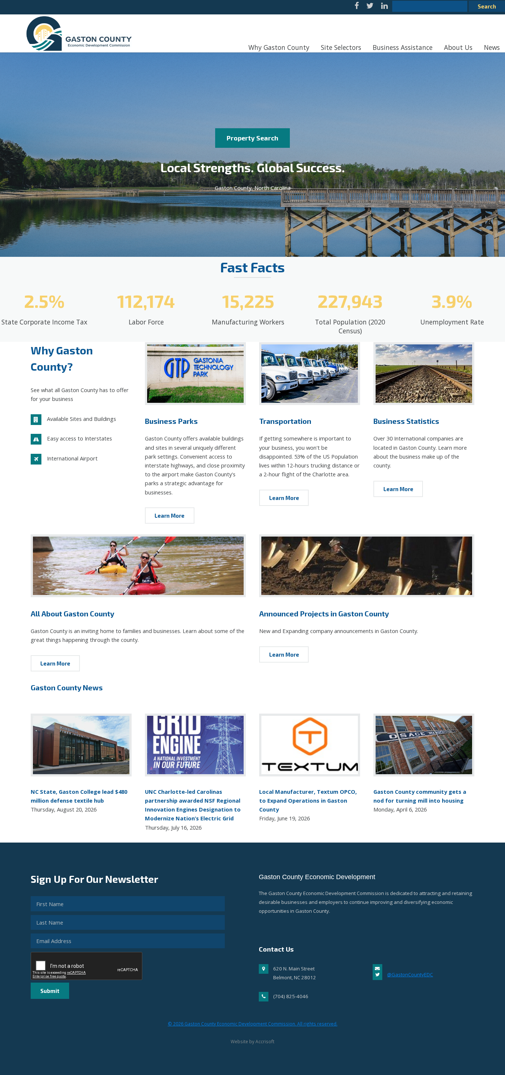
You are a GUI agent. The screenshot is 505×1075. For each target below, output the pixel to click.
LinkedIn (384, 7)
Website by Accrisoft (252, 1041)
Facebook (357, 7)
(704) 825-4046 (290, 996)
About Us (458, 47)
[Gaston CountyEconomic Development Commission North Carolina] (77, 54)
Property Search (252, 138)
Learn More (169, 515)
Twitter (370, 7)
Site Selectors (341, 47)
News (492, 47)
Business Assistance (403, 47)
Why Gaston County (278, 47)
